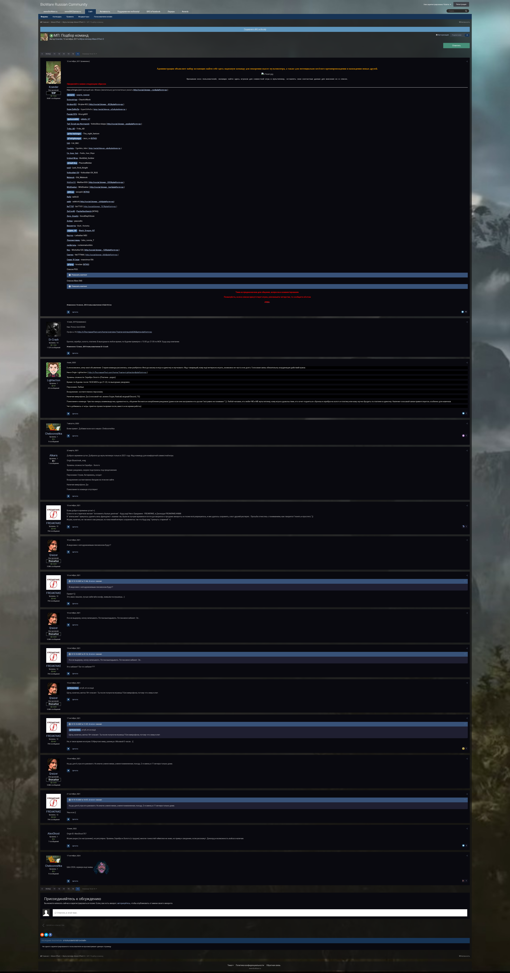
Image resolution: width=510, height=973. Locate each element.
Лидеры (171, 11)
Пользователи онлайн (103, 17)
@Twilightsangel (74, 138)
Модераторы (83, 17)
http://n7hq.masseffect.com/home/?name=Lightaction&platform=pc (117, 372)
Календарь (57, 17)
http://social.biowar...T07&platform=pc (100, 206)
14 (68, 54)
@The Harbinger (74, 134)
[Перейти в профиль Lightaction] (53, 369)
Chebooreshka (53, 433)
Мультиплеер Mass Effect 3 (92, 39)
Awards (185, 11)
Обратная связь (273, 965)
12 (59, 54)
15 (73, 54)
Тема (230, 965)
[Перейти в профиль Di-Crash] (53, 329)
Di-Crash (54, 339)
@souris (70, 95)
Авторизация (443, 35)
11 (54, 54)
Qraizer (53, 555)
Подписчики (456, 35)
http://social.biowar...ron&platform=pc (150, 90)
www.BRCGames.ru (73, 11)
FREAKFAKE (53, 523)
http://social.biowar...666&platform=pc (102, 255)
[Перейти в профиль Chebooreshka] (53, 427)
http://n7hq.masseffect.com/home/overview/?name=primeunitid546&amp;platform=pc (115, 332)
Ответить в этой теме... (67, 913)
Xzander (58, 39)
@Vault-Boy (72, 163)
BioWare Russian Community (63, 4)
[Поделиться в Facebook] (50, 935)
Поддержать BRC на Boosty (255, 29)
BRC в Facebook (153, 11)
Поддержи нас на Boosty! (128, 11)
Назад (48, 54)
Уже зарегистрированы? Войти (437, 4)
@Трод (70, 264)
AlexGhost (54, 833)
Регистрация (461, 4)
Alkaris (54, 455)
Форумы (44, 17)
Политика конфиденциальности (250, 965)
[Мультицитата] (68, 312)
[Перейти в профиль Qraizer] (54, 546)
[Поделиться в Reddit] (42, 935)
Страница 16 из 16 (89, 54)
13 (64, 54)
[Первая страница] (42, 54)
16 (77, 54)
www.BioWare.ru (50, 11)
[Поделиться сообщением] (467, 61)
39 (467, 35)
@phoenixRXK (73, 119)
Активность (105, 11)
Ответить (456, 45)
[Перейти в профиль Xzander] (44, 37)
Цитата (75, 312)
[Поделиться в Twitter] (46, 935)
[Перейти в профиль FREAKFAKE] (53, 512)
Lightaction (53, 380)
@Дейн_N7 (71, 231)
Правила (70, 17)
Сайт (90, 11)
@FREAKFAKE (72, 688)
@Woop (70, 192)
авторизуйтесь (123, 903)
